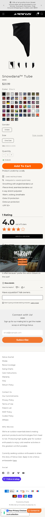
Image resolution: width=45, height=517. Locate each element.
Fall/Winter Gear (22, 259)
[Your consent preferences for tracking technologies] (4, 512)
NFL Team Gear (22, 261)
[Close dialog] (1, 246)
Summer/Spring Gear (22, 264)
